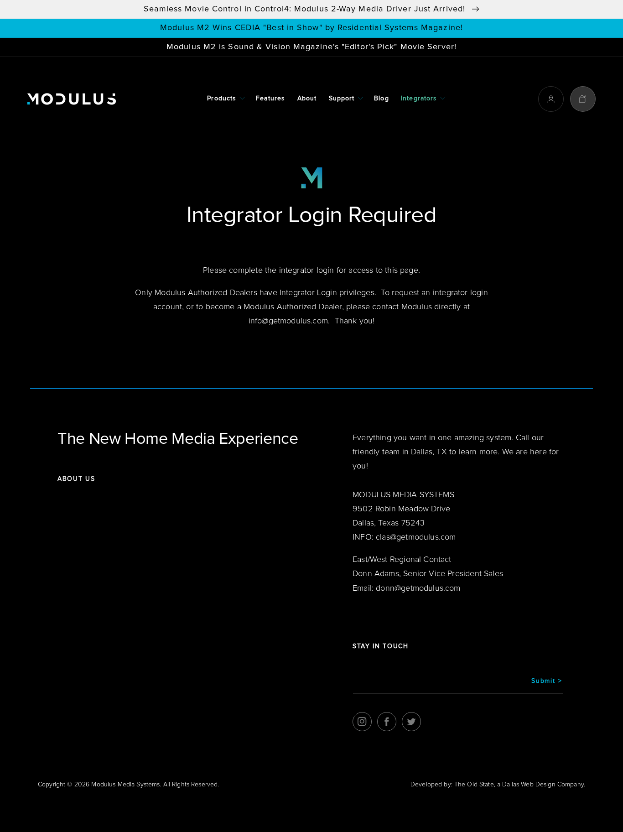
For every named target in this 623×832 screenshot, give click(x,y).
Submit (546, 681)
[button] (225, 99)
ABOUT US (76, 479)
